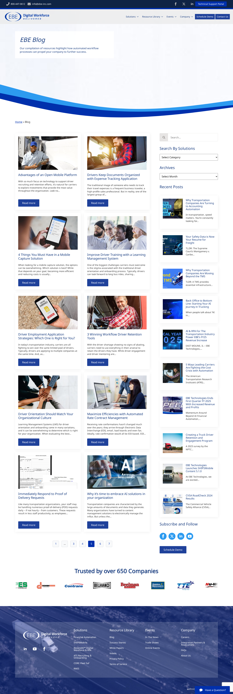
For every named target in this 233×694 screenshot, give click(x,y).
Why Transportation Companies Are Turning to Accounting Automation (200, 205)
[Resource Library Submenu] (162, 16)
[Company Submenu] (192, 16)
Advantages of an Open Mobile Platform (47, 175)
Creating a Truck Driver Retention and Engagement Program (200, 437)
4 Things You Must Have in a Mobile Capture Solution (44, 256)
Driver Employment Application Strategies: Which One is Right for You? (46, 336)
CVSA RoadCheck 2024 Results (199, 497)
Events (170, 16)
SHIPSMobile (80, 642)
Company (185, 16)
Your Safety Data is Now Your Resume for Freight (200, 239)
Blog (112, 637)
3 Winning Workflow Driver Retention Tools (114, 336)
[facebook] (175, 4)
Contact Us (222, 16)
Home (18, 122)
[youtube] (189, 536)
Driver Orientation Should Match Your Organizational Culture (45, 416)
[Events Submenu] (176, 16)
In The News (152, 637)
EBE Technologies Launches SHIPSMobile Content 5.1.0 (199, 468)
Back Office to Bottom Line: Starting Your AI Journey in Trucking (199, 303)
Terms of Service (118, 664)
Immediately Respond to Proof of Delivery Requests (42, 496)
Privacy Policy (117, 658)
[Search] (164, 137)
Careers (185, 637)
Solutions (131, 16)
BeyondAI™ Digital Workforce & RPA (83, 649)
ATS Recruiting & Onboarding (82, 656)
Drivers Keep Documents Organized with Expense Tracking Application (113, 177)
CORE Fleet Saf (81, 663)
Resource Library (151, 16)
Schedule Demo (205, 16)
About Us (186, 655)
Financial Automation (85, 637)
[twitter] (184, 4)
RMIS (76, 668)
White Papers (117, 647)
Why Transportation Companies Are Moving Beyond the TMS (200, 273)
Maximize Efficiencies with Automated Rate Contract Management (115, 416)
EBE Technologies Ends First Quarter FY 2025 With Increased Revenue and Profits (200, 403)
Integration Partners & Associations (193, 643)
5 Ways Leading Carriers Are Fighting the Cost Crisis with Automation (200, 367)
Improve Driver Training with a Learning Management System (116, 256)
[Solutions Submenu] (138, 16)
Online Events (152, 647)
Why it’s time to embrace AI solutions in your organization (116, 496)
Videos (113, 653)
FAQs (183, 650)
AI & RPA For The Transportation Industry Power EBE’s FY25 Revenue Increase (200, 336)
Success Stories (118, 642)
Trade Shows (152, 642)
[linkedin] (192, 4)
